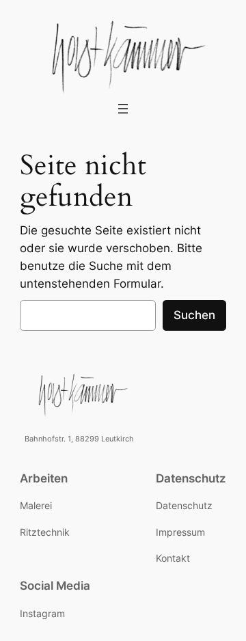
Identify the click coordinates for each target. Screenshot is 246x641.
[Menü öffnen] (123, 108)
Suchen (194, 315)
